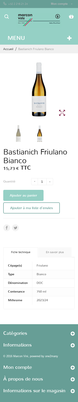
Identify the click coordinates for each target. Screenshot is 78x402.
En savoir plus (55, 252)
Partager (15, 227)
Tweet (6, 227)
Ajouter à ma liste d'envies (31, 208)
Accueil (8, 49)
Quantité (9, 181)
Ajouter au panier (23, 195)
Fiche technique (20, 252)
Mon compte (17, 367)
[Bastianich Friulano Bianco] (18, 134)
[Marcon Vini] (39, 20)
